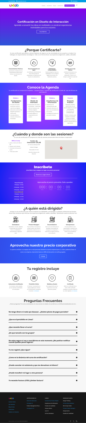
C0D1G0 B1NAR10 (23, 421)
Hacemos (49, 5)
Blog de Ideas (12, 407)
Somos (43, 5)
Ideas (54, 5)
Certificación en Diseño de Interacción (43, 21)
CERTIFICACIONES (69, 5)
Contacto (60, 5)
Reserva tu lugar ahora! (43, 174)
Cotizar (43, 256)
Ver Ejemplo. (36, 291)
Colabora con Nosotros (14, 412)
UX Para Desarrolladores (68, 403)
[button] (61, 148)
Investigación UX (30, 408)
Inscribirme (43, 32)
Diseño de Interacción (32, 400)
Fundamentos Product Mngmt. (52, 400)
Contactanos (11, 409)
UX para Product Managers (69, 408)
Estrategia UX (30, 403)
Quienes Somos (12, 401)
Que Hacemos (12, 404)
